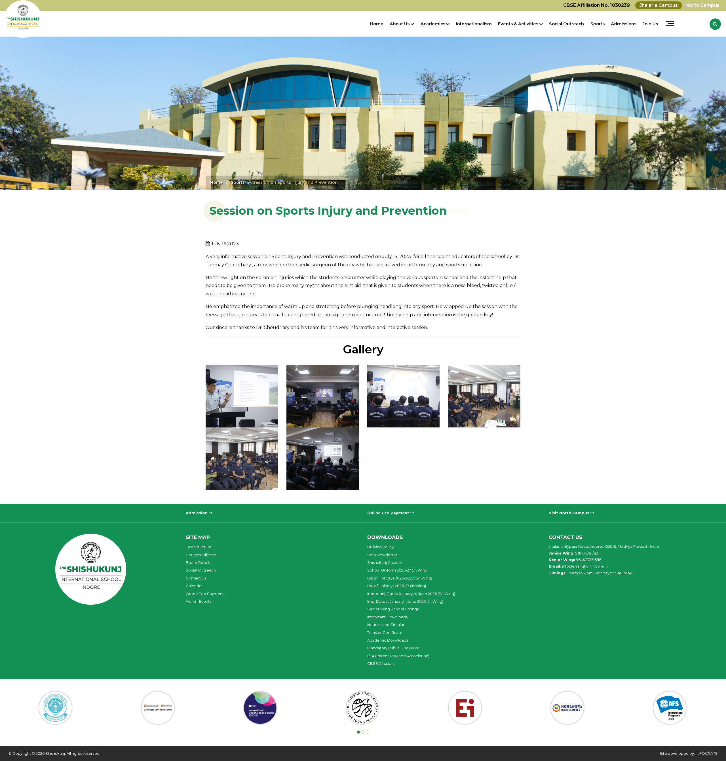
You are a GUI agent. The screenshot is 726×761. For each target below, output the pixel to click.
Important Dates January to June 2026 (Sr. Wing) (411, 593)
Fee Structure (199, 547)
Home (376, 23)
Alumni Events (198, 601)
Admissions (623, 23)
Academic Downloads (387, 640)
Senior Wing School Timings (393, 609)
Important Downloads (387, 617)
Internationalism (474, 23)
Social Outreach (566, 23)
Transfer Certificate (384, 632)
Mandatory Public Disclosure (393, 648)
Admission (197, 513)
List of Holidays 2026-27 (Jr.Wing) (396, 585)
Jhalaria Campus (659, 5)
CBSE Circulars (380, 663)
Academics (433, 23)
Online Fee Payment (388, 513)
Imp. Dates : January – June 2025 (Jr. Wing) (405, 601)
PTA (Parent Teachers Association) (398, 656)
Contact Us (196, 578)
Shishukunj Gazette (385, 562)
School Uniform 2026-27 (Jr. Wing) (398, 570)
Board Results (198, 562)
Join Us (650, 23)
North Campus (702, 5)
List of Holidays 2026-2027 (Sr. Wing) (399, 578)
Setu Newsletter (382, 555)
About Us (400, 23)
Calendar (194, 585)
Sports (597, 23)
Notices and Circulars (386, 624)
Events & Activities (518, 23)
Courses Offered (201, 555)
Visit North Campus (569, 513)
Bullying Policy (380, 547)
